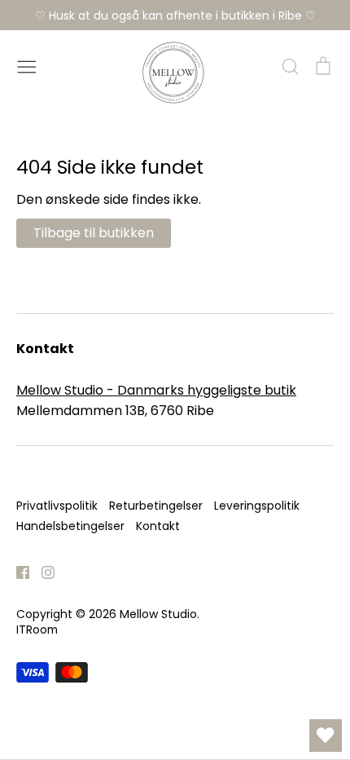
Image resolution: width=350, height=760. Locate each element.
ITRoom (37, 629)
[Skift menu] (26, 65)
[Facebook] (16, 571)
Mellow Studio (158, 614)
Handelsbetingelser (70, 526)
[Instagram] (42, 571)
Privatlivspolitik (57, 505)
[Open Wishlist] (325, 735)
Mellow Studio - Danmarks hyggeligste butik (156, 390)
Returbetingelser (156, 505)
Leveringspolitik (257, 505)
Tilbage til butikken (93, 232)
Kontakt (158, 526)
